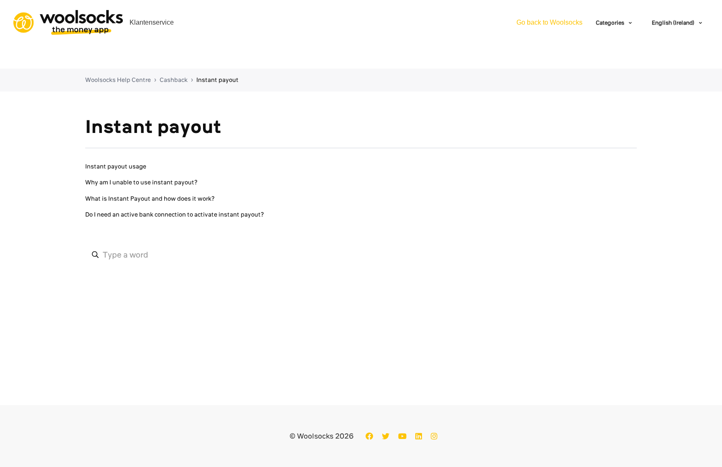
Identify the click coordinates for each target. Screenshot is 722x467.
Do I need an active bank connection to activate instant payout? (174, 214)
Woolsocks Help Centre (118, 80)
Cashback (174, 80)
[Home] (68, 22)
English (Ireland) (674, 22)
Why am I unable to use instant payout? (141, 182)
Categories (610, 22)
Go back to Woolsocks (549, 22)
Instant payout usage (115, 166)
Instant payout (217, 80)
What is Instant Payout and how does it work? (150, 198)
